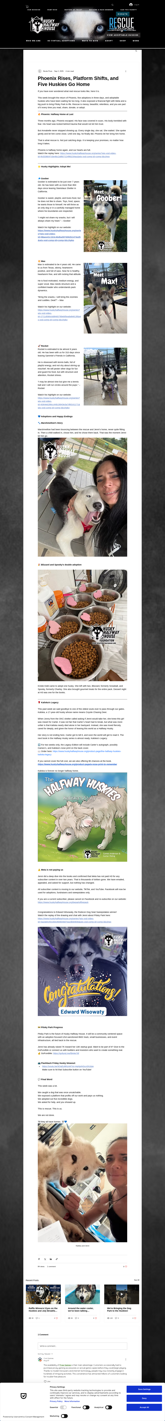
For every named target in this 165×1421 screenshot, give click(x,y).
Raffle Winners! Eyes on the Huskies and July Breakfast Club (43, 1309)
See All (136, 1280)
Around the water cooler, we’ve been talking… (80, 1309)
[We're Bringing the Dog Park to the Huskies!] (121, 1294)
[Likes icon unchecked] (45, 1381)
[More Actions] (125, 1359)
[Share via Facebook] (39, 1259)
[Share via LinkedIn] (51, 1259)
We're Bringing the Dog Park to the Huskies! (119, 1309)
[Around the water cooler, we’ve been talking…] (82, 1294)
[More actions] (125, 71)
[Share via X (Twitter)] (45, 1259)
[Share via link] (57, 1259)
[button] (27, 6)
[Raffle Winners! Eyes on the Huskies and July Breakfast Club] (43, 1294)
